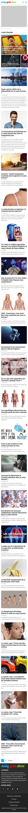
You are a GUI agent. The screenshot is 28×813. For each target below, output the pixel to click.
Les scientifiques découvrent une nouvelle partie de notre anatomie (14, 411)
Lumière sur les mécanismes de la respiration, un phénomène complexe (13, 548)
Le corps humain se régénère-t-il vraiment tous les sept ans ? (13, 210)
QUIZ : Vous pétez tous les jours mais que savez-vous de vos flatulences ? (13, 746)
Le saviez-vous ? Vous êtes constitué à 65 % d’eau (11, 713)
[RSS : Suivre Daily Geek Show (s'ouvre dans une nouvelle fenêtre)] (12, 789)
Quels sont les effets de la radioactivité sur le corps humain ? (13, 91)
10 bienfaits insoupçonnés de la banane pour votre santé (13, 581)
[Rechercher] (23, 2)
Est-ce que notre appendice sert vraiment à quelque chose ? (13, 380)
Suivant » (10, 760)
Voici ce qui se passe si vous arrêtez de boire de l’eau (12, 445)
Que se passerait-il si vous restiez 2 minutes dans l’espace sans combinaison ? (14, 280)
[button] (26, 2)
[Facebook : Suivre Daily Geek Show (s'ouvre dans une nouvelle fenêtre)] (3, 789)
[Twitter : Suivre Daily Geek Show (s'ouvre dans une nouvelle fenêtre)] (17, 789)
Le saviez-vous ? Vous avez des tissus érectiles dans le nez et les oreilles (13, 645)
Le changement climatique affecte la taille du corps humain (13, 612)
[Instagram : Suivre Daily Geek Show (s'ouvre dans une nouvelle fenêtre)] (8, 789)
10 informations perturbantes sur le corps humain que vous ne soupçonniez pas (13, 133)
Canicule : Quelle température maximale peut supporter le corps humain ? (14, 176)
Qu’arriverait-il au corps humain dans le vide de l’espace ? (13, 348)
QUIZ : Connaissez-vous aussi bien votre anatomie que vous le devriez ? (13, 315)
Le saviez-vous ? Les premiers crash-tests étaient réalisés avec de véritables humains (13, 678)
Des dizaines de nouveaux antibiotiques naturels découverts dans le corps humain (14, 513)
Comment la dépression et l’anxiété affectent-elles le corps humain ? (13, 477)
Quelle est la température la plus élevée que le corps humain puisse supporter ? (11, 65)
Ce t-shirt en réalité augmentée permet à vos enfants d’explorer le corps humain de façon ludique (14, 246)
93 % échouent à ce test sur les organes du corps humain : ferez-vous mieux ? (14, 48)
